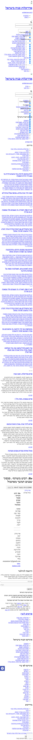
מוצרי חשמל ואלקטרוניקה (18, 48)
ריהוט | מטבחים (24, 655)
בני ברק (26, 691)
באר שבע (26, 692)
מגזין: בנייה (26, 632)
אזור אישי (26, 624)
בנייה (27, 150)
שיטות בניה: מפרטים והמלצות (16, 66)
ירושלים (26, 671)
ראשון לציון (25, 674)
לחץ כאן (20, 606)
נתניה (27, 687)
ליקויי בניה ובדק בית (23, 159)
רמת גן (27, 678)
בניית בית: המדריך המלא (22, 152)
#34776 (10, 487)
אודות (27, 86)
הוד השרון (26, 689)
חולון (27, 679)
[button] (2, 668)
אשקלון (26, 696)
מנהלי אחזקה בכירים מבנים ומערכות (18, 622)
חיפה (27, 683)
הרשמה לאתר (25, 626)
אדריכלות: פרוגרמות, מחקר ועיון (16, 59)
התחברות (26, 15)
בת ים (27, 694)
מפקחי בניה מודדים (23, 648)
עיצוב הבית (25, 162)
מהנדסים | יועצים (24, 647)
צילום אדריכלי (25, 165)
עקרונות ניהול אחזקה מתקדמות (20, 164)
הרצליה (26, 681)
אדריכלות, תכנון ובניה (22, 617)
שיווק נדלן (26, 167)
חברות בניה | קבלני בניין (22, 650)
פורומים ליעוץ (25, 69)
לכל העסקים (28, 142)
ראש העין (26, 699)
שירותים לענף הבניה (23, 135)
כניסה (24, 605)
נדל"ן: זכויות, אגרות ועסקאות (17, 64)
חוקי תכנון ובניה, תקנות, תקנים (16, 62)
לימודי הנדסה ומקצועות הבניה (16, 56)
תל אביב (26, 669)
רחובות (27, 676)
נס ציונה (26, 697)
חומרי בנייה (25, 155)
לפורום (30, 395)
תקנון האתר (25, 636)
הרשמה (26, 17)
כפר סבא (26, 686)
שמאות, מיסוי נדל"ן (23, 619)
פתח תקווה (25, 673)
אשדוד (27, 684)
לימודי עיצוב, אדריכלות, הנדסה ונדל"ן (14, 54)
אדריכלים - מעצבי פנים (22, 645)
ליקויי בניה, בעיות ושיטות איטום (20, 621)
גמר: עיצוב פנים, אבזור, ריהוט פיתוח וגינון (17, 154)
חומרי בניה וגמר (24, 653)
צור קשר (26, 71)
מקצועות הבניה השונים (22, 652)
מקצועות (26, 643)
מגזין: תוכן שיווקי (24, 634)
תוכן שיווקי (22, 67)
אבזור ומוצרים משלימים (22, 137)
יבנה (27, 701)
